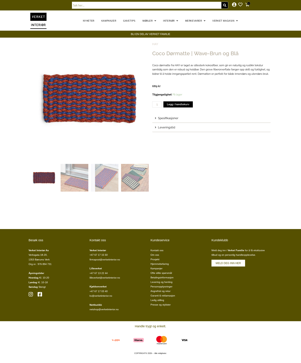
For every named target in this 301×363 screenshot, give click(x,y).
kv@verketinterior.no (101, 295)
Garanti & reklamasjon (162, 295)
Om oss (154, 254)
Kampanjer (108, 21)
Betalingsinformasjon (161, 277)
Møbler (147, 21)
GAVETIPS (129, 21)
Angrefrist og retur (160, 291)
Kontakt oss (156, 250)
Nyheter (88, 21)
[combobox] (146, 5)
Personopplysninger (161, 286)
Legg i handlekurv (178, 104)
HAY (155, 44)
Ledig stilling (157, 300)
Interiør (169, 21)
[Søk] (224, 5)
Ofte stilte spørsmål (161, 273)
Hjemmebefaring (159, 263)
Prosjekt (154, 259)
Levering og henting (161, 282)
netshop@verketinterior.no (104, 309)
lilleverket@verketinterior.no (105, 277)
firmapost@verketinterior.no (105, 259)
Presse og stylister (160, 304)
